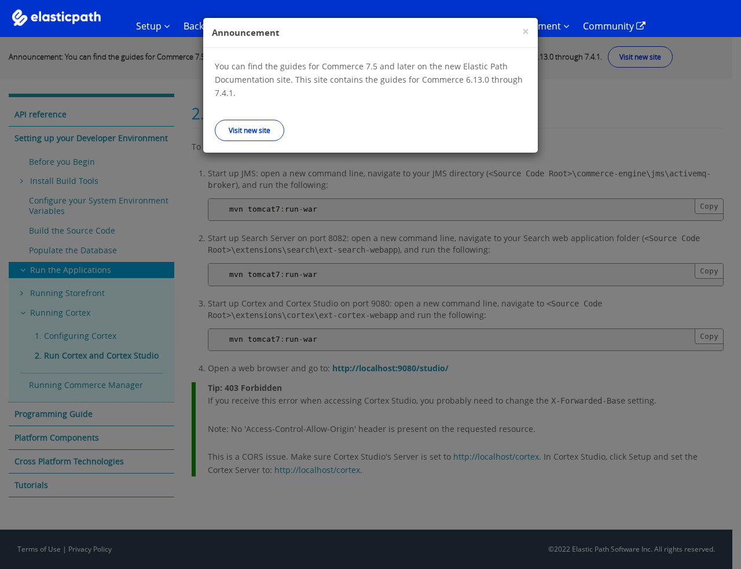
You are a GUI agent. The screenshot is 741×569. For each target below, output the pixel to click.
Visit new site (249, 130)
